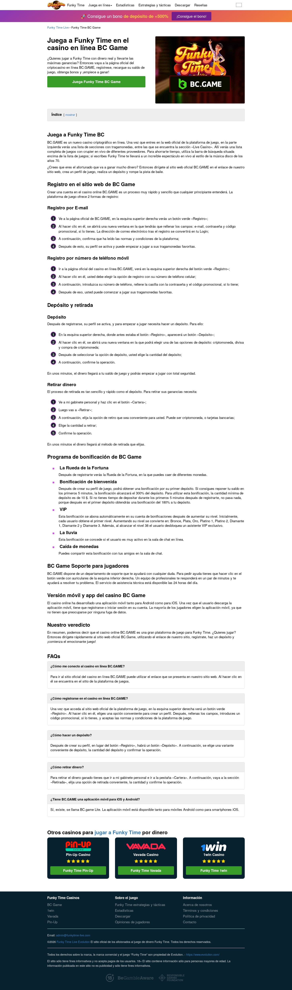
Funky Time (75, 4)
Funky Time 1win (213, 870)
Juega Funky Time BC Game (96, 81)
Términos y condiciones (200, 910)
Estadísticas (125, 4)
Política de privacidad (199, 916)
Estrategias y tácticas (154, 4)
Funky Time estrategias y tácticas (140, 904)
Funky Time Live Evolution (73, 942)
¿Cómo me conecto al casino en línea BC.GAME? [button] (87, 666)
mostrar (70, 114)
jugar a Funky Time (118, 832)
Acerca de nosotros (197, 904)
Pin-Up (52, 921)
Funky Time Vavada (146, 870)
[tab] (146, 666)
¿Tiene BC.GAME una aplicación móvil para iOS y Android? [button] (95, 799)
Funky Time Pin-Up (78, 870)
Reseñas (200, 4)
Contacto (189, 921)
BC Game (54, 904)
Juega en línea (99, 5)
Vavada (52, 916)
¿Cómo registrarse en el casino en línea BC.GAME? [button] (89, 698)
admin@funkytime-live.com (73, 935)
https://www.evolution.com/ (202, 954)
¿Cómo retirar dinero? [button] (67, 767)
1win (50, 910)
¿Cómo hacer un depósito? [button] (71, 735)
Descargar (182, 4)
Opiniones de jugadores (132, 921)
